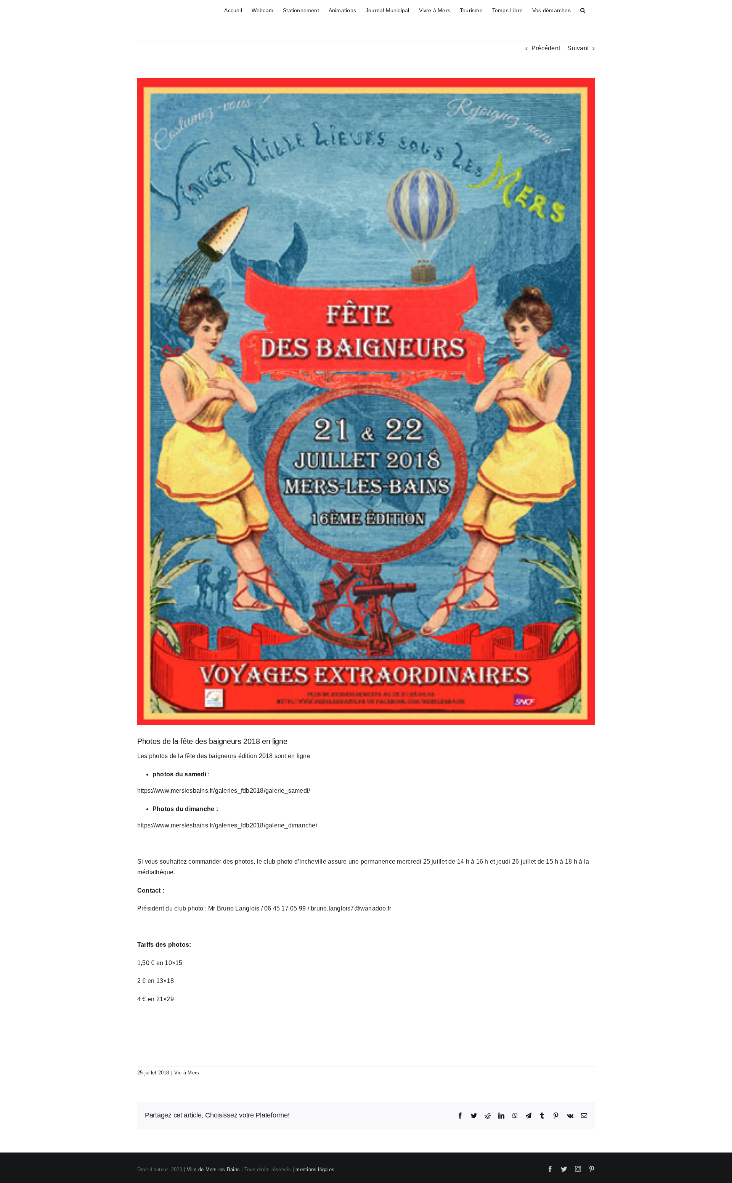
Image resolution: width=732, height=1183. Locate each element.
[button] (582, 9)
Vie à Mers (186, 1073)
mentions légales (314, 1169)
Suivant (578, 48)
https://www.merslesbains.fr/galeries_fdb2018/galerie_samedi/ (223, 790)
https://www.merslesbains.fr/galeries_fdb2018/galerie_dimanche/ (227, 825)
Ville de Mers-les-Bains (213, 1169)
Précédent (545, 48)
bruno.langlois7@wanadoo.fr (351, 908)
